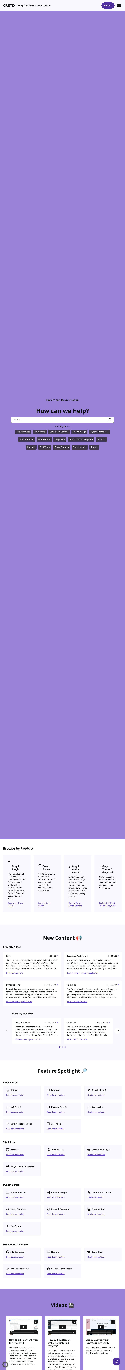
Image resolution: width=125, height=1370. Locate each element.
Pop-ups (31, 447)
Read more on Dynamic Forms (19, 1001)
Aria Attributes (23, 431)
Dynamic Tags (79, 431)
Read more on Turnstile (77, 1001)
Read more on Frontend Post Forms (82, 973)
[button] (119, 5)
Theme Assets (79, 447)
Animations (40, 431)
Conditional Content (59, 431)
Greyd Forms (44, 439)
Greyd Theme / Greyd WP (81, 439)
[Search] (109, 419)
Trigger (94, 447)
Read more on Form (14, 973)
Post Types (45, 447)
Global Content (27, 439)
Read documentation (15, 1095)
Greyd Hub (60, 439)
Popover (101, 439)
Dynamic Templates (99, 431)
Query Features (61, 447)
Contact (108, 5)
